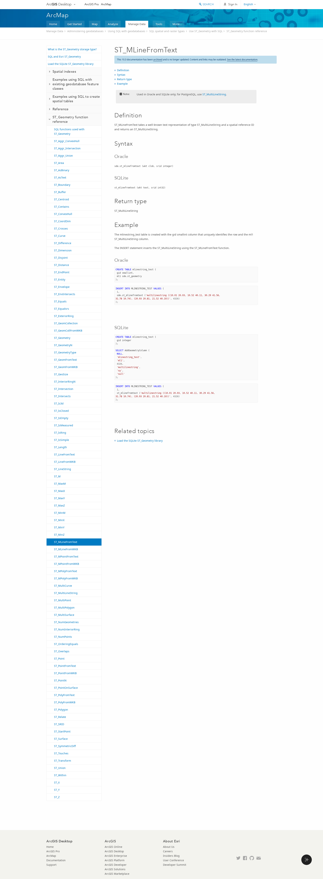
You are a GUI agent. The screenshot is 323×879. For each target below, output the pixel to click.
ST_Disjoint (61, 257)
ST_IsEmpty (61, 418)
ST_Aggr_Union (63, 155)
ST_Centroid (61, 199)
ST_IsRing (60, 432)
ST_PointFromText (65, 666)
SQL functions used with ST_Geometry (69, 131)
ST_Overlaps (61, 651)
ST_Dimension (63, 250)
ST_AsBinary (61, 170)
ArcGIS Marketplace (117, 873)
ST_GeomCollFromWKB (68, 330)
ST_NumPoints (63, 636)
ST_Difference (62, 243)
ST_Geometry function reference (247, 31)
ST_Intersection (63, 389)
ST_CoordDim (62, 221)
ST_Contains (61, 206)
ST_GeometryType (65, 352)
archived (157, 59)
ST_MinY (59, 527)
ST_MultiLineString (66, 593)
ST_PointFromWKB (65, 673)
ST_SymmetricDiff (65, 746)
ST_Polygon (61, 709)
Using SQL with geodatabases (126, 31)
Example (122, 83)
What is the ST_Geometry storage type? (72, 49)
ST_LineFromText (64, 454)
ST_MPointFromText (66, 556)
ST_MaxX (59, 491)
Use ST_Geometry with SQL (205, 31)
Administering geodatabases (85, 31)
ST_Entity (59, 279)
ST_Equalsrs (61, 308)
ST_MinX (59, 520)
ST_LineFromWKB (65, 462)
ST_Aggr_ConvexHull (66, 141)
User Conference (173, 860)
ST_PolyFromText (64, 695)
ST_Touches (61, 753)
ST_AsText (60, 177)
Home (53, 24)
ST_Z (57, 797)
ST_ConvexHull (63, 214)
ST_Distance (61, 265)
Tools (159, 24)
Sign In (232, 4)
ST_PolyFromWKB (64, 702)
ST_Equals (60, 301)
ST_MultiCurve (63, 585)
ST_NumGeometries (66, 622)
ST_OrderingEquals (66, 644)
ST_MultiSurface (64, 615)
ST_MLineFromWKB (66, 549)
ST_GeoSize (61, 374)
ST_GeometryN (63, 345)
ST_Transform (62, 760)
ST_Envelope (62, 287)
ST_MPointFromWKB (66, 564)
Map (95, 24)
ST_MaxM (60, 483)
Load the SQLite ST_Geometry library (70, 64)
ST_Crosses (61, 228)
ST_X (57, 782)
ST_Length (60, 447)
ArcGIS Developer (116, 864)
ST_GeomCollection (66, 323)
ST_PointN (60, 680)
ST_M (57, 476)
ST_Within (60, 775)
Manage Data (136, 24)
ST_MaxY (59, 498)
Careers (168, 851)
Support (51, 864)
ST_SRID (59, 724)
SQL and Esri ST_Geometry (64, 56)
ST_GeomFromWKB (66, 367)
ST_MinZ (59, 534)
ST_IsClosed (61, 410)
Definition (123, 70)
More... (177, 24)
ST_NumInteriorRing (67, 629)
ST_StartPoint (62, 731)
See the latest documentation (242, 59)
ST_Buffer (60, 192)
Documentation (56, 860)
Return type (124, 79)
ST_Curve (59, 236)
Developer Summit (174, 864)
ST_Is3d (59, 403)
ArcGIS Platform (114, 860)
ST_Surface (61, 739)
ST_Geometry (62, 338)
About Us (168, 847)
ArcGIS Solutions (115, 869)
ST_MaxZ (59, 505)
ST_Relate (60, 717)
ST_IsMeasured (63, 425)
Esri (269, 4)
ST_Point (59, 658)
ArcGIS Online (113, 847)
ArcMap (106, 4)
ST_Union (60, 768)
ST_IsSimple (61, 440)
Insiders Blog (171, 856)
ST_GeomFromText (65, 359)
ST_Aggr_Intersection (67, 148)
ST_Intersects (62, 396)
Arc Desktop (59, 4)
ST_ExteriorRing (64, 316)
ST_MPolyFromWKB (66, 578)
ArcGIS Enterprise (116, 856)
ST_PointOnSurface (66, 687)
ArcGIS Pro (91, 4)
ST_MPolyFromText (65, 571)
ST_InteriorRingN (65, 381)
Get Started (74, 24)
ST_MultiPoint (62, 600)
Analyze (113, 24)
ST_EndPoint (61, 272)
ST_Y (57, 790)
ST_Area (59, 163)
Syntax (121, 74)
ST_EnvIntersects (64, 294)
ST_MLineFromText (65, 542)
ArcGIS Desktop (114, 851)
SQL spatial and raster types (167, 31)
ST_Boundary (62, 185)
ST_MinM (59, 513)
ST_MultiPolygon (64, 607)
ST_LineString (62, 469)
